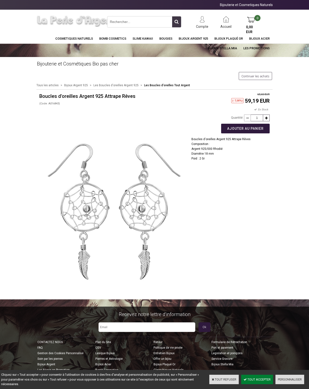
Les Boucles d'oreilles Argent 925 (116, 85)
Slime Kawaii (143, 38)
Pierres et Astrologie (109, 358)
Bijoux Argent (46, 364)
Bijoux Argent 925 (193, 38)
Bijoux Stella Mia (222, 48)
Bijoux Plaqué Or (228, 38)
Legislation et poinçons (227, 353)
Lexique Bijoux (105, 353)
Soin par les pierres (50, 358)
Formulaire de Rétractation (229, 342)
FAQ (40, 347)
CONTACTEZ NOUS (50, 342)
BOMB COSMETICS (112, 38)
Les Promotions (256, 48)
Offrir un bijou (162, 358)
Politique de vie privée (168, 347)
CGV (98, 347)
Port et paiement (222, 347)
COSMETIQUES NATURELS (74, 38)
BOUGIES (165, 38)
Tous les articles (47, 85)
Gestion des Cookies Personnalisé (60, 353)
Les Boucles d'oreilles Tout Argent (167, 85)
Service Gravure (221, 358)
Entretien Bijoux (164, 353)
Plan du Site (103, 342)
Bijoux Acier (259, 38)
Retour (158, 342)
